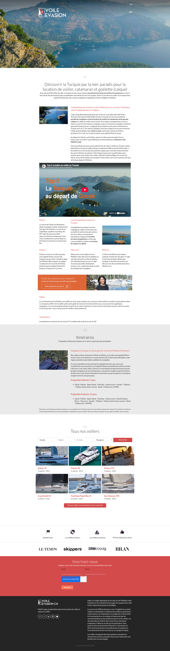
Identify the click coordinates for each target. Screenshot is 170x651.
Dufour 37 (42, 468)
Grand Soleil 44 (44, 496)
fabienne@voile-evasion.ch (54, 286)
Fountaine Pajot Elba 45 (81, 496)
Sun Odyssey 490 (111, 496)
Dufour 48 (75, 468)
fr (127, 4)
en (131, 4)
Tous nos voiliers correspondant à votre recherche (85, 505)
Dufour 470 (109, 468)
